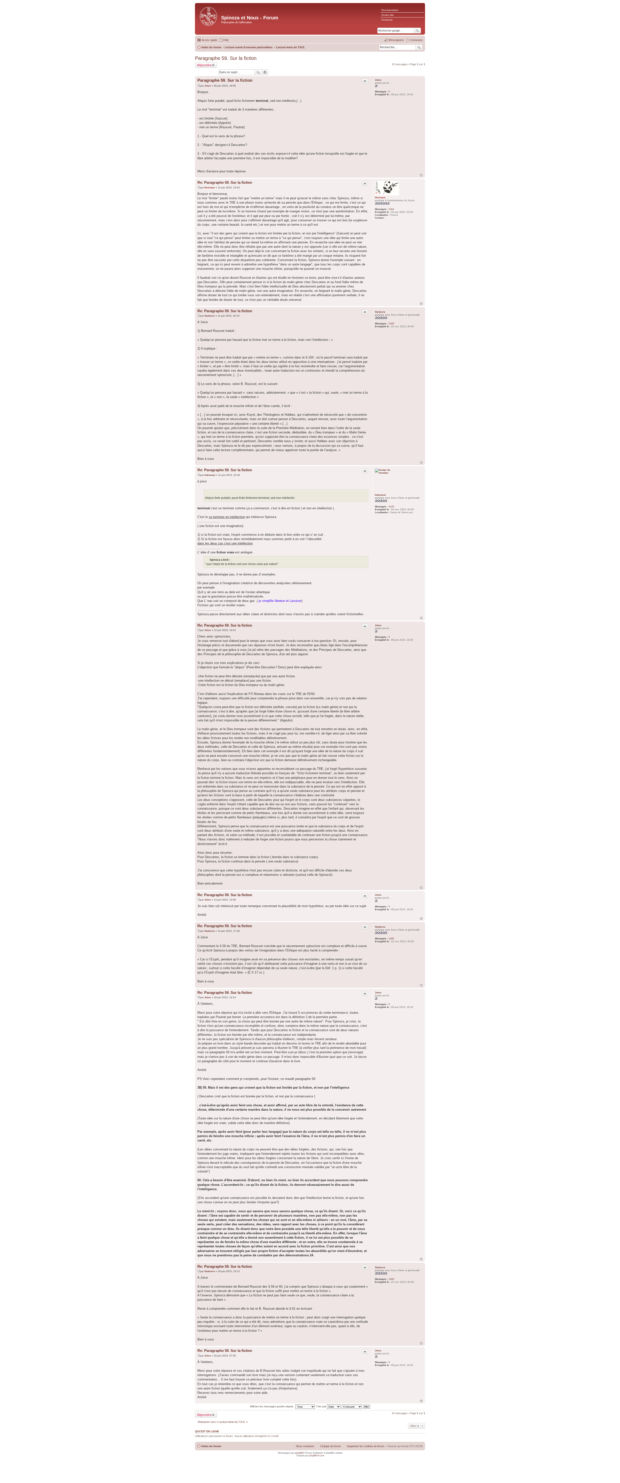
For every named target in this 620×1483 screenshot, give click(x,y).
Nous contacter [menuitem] (305, 1446)
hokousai (380, 495)
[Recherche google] (417, 30)
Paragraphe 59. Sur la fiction (225, 58)
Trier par (321, 1406)
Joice (378, 80)
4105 (391, 506)
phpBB (299, 1452)
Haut (421, 175)
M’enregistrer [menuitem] (396, 40)
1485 (391, 323)
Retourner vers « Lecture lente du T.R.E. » (223, 1421)
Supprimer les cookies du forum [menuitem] (365, 1446)
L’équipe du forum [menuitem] (330, 1446)
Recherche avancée (265, 72)
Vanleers (380, 312)
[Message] (198, 85)
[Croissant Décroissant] (352, 1406)
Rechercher (419, 47)
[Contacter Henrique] (388, 217)
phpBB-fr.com (316, 1455)
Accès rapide (209, 40)
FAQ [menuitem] (226, 40)
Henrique (380, 197)
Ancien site (387, 15)
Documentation (389, 10)
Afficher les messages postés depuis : (272, 1406)
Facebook (387, 19)
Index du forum (211, 1446)
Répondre (204, 65)
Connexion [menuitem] (416, 40)
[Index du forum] (208, 16)
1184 (391, 209)
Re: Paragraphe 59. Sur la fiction (224, 182)
